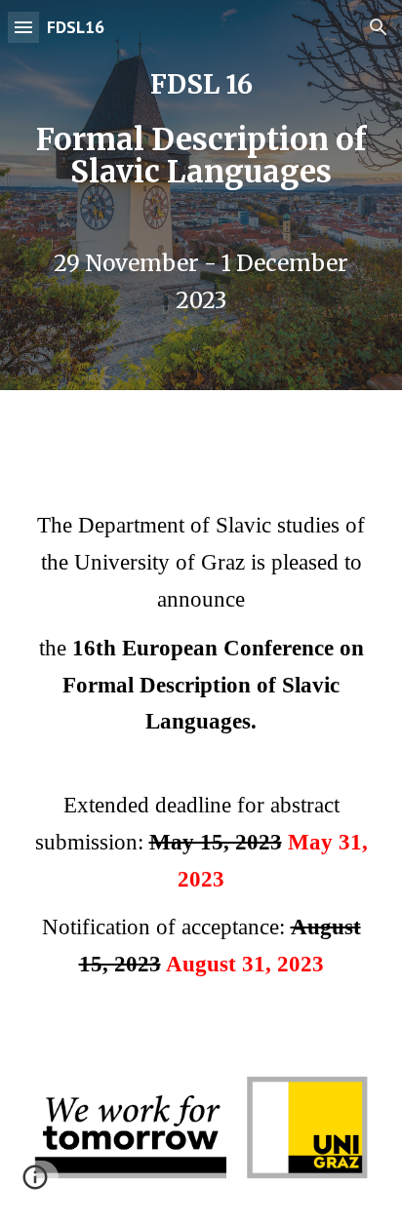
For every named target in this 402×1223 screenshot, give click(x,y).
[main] (201, 130)
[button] (23, 27)
